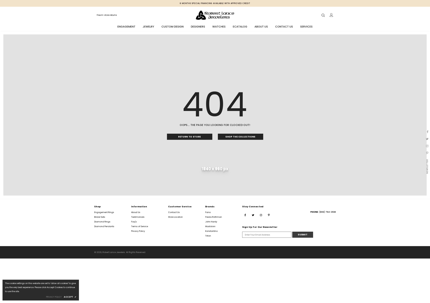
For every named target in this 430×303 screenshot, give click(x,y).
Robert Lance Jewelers (113, 252)
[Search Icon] (323, 15)
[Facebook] (245, 215)
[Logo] (215, 15)
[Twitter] (253, 215)
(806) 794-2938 (327, 212)
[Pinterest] (269, 215)
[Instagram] (261, 215)
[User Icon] (331, 15)
